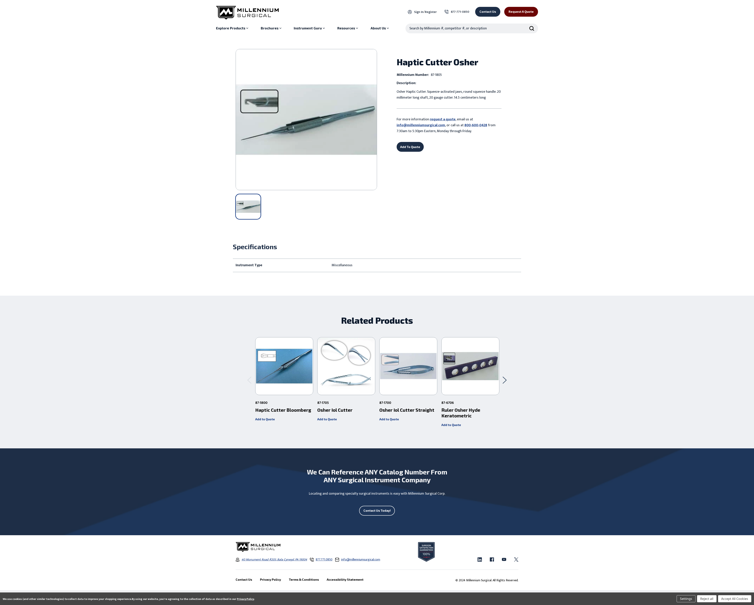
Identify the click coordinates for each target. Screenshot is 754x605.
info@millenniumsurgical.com (421, 125)
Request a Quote (521, 11)
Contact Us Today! (377, 510)
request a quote (443, 119)
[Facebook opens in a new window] (492, 559)
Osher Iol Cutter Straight (406, 410)
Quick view (284, 366)
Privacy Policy (245, 599)
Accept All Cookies (734, 599)
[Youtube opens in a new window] (504, 559)
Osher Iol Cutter (334, 410)
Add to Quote (265, 419)
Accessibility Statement (345, 579)
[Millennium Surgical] (247, 13)
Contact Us (487, 11)
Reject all (706, 599)
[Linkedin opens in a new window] (480, 559)
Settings (686, 599)
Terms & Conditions (304, 579)
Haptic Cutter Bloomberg (283, 410)
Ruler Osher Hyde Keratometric (460, 412)
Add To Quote (410, 147)
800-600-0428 (475, 125)
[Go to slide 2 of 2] (249, 380)
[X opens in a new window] (516, 559)
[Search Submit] (531, 28)
